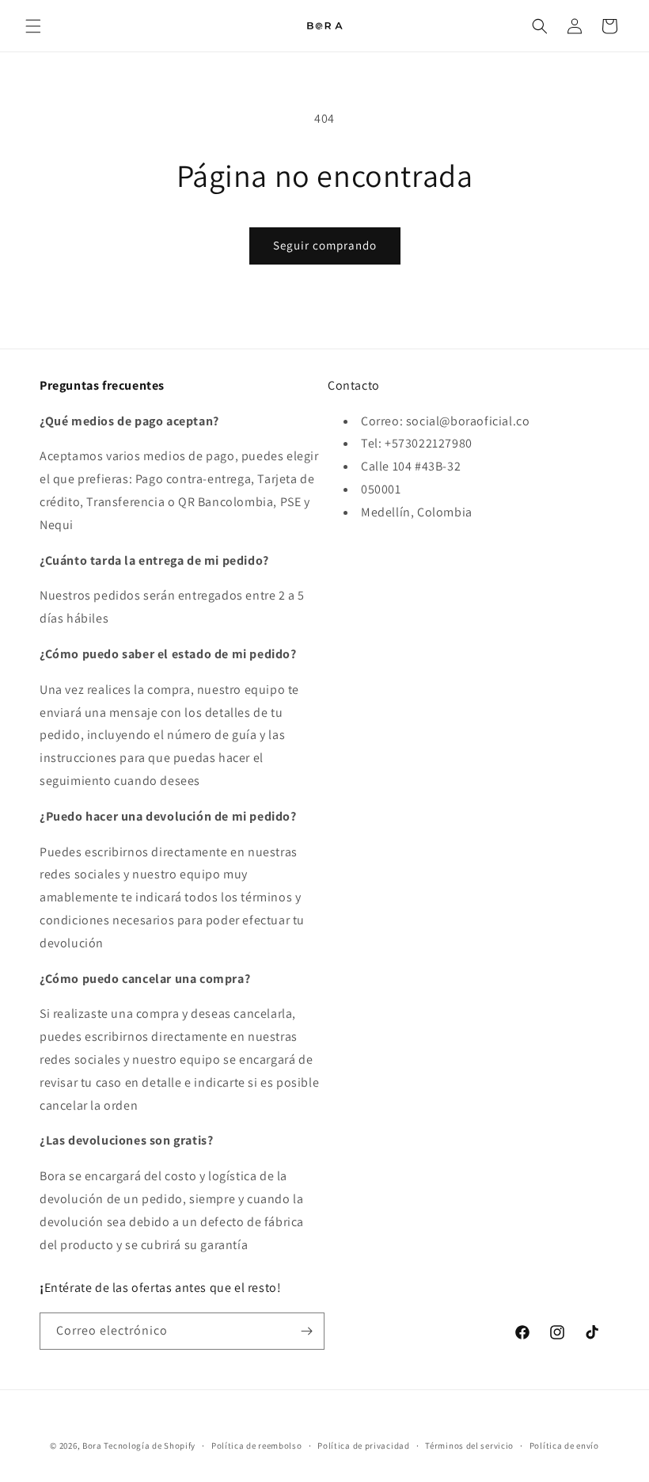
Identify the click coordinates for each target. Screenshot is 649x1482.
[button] (33, 26)
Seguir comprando (325, 245)
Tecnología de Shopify (149, 1445)
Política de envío (564, 1445)
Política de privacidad (363, 1445)
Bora (92, 1445)
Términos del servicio (469, 1445)
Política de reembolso (256, 1445)
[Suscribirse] (306, 1331)
